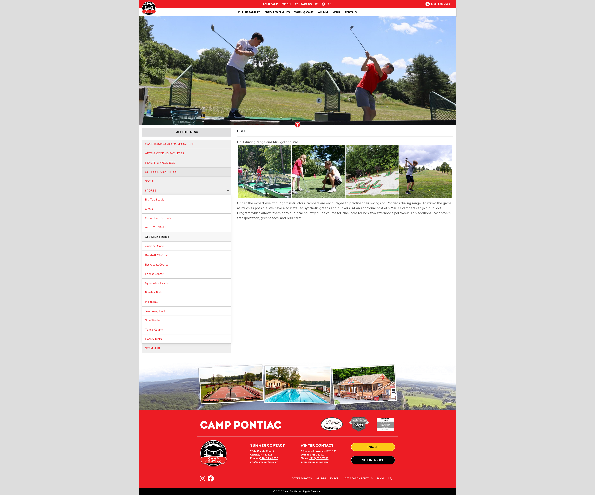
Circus (149, 209)
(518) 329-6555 (268, 458)
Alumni (323, 12)
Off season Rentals (358, 478)
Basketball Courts (156, 264)
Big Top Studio (154, 199)
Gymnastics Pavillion (158, 283)
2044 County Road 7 (262, 451)
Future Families (249, 12)
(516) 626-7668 (440, 4)
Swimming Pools (155, 311)
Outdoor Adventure (161, 172)
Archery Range (154, 246)
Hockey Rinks (153, 339)
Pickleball (151, 302)
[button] (330, 4)
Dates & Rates (302, 478)
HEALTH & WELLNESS (160, 163)
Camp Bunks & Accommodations (169, 144)
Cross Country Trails (158, 218)
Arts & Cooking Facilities (164, 153)
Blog (380, 478)
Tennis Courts (154, 329)
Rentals (351, 12)
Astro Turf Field (155, 227)
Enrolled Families (277, 12)
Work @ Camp (304, 12)
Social (150, 181)
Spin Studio (152, 320)
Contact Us (303, 4)
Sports (150, 190)
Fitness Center (154, 274)
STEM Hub (152, 348)
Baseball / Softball (157, 255)
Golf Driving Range (157, 237)
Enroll (286, 4)
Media (337, 12)
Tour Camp (270, 4)
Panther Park (153, 292)
